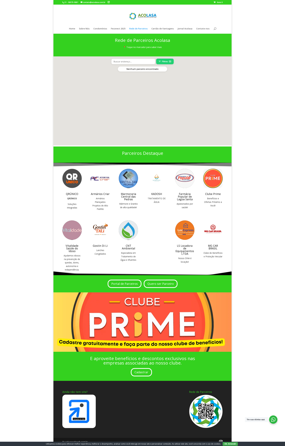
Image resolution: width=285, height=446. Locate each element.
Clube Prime (213, 194)
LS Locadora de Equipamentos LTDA (184, 249)
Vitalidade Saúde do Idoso (72, 248)
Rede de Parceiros (138, 29)
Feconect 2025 (118, 29)
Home (72, 29)
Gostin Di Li (100, 245)
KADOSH (156, 194)
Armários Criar (100, 194)
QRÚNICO (72, 194)
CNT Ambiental (128, 247)
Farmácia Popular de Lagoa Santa (185, 196)
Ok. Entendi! (230, 444)
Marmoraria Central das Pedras (128, 196)
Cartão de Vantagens (162, 29)
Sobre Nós (84, 29)
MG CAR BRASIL (213, 247)
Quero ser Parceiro (160, 284)
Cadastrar (141, 372)
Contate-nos (202, 29)
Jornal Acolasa (185, 29)
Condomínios (100, 29)
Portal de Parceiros (124, 284)
